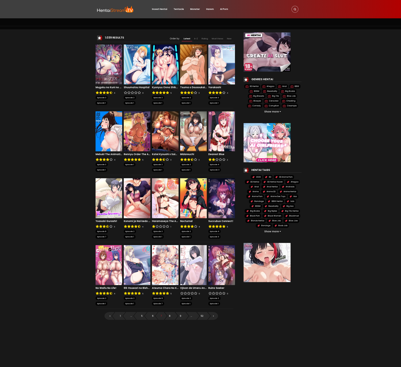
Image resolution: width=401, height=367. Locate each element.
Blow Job (291, 96)
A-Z (196, 38)
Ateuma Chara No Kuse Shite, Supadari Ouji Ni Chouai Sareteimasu (165, 288)
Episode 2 (101, 97)
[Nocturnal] (193, 198)
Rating (205, 38)
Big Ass (290, 206)
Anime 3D (271, 191)
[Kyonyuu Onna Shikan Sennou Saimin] (165, 64)
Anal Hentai (272, 186)
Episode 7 (101, 236)
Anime (255, 191)
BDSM (256, 91)
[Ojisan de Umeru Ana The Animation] (193, 264)
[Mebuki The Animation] (109, 131)
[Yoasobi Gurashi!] (109, 198)
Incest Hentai (159, 9)
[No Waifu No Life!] (109, 264)
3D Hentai (254, 86)
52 (202, 316)
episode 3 (214, 170)
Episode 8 (101, 231)
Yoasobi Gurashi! (106, 221)
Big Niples (272, 211)
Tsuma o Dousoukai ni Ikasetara (193, 87)
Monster (195, 9)
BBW (296, 86)
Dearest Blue (216, 154)
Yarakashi (214, 87)
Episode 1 (101, 103)
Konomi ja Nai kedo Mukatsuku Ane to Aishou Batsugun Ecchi (137, 221)
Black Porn (255, 215)
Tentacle (179, 9)
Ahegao (270, 86)
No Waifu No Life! (106, 288)
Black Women (274, 215)
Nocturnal (186, 221)
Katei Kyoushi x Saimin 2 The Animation (165, 154)
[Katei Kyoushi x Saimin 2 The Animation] (165, 131)
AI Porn (224, 9)
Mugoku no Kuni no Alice (109, 87)
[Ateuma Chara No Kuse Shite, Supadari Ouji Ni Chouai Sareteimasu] (165, 264)
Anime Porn (257, 196)
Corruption (273, 105)
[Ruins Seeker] (221, 264)
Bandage (259, 201)
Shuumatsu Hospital (136, 87)
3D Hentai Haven (275, 181)
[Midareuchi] (193, 131)
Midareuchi (187, 154)
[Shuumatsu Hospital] (137, 64)
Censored (273, 100)
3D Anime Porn (286, 177)
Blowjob (257, 100)
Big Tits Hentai (292, 211)
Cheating (290, 100)
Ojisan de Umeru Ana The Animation (193, 288)
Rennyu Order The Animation (137, 154)
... (131, 316)
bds (292, 201)
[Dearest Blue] (221, 131)
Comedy (256, 105)
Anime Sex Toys (277, 196)
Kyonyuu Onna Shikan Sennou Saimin (165, 87)
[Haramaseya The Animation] (165, 198)
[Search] (295, 9)
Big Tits (275, 96)
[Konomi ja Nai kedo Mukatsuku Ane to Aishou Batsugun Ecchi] (137, 198)
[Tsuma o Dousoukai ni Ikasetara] (193, 64)
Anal (284, 86)
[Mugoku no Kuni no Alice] (109, 64)
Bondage (265, 225)
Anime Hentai (289, 191)
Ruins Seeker (216, 288)
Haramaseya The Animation (165, 221)
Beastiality (272, 91)
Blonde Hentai (257, 220)
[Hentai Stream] (115, 8)
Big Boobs (290, 91)
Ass (295, 196)
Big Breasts (258, 96)
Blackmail (294, 215)
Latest (187, 38)
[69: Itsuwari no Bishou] (137, 264)
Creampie (291, 105)
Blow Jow (293, 220)
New (229, 38)
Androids (289, 186)
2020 (258, 177)
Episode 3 (214, 236)
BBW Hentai (277, 201)
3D (269, 177)
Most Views (217, 38)
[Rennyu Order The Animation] (137, 131)
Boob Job (282, 225)
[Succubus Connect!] (221, 198)
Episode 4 (214, 164)
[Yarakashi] (221, 64)
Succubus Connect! (220, 221)
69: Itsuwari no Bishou (137, 288)
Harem (210, 9)
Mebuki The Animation (109, 154)
